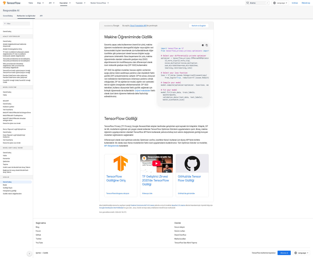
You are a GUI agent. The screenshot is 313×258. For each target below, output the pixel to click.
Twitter (38, 239)
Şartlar (38, 253)
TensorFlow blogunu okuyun (117, 193)
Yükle (30, 3)
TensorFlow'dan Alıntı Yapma (185, 243)
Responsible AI (11, 10)
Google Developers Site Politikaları (111, 208)
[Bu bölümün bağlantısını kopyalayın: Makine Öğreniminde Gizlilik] (155, 37)
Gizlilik (45, 253)
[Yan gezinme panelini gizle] (29, 253)
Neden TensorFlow (98, 3)
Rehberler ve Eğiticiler (26, 16)
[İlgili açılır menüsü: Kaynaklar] (71, 3)
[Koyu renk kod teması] (203, 45)
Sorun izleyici (179, 227)
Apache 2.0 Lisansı (178, 205)
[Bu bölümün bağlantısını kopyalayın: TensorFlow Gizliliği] (140, 118)
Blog (37, 227)
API (50, 3)
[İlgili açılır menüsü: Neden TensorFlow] (109, 3)
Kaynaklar (64, 3)
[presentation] (156, 36)
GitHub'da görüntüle (186, 193)
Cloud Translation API (138, 26)
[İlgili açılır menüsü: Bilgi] (44, 3)
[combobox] (257, 3)
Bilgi (39, 3)
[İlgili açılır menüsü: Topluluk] (85, 3)
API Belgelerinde (111, 146)
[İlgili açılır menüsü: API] (54, 3)
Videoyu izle (147, 193)
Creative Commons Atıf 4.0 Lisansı (142, 205)
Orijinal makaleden (142, 90)
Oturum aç (306, 3)
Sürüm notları (179, 231)
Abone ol (284, 253)
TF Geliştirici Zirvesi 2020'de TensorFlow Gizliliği (155, 180)
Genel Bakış (8, 16)
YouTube (39, 243)
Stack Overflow (180, 235)
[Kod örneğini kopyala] (207, 45)
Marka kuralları (180, 239)
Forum (38, 231)
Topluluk (79, 3)
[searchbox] (16, 24)
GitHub (295, 3)
